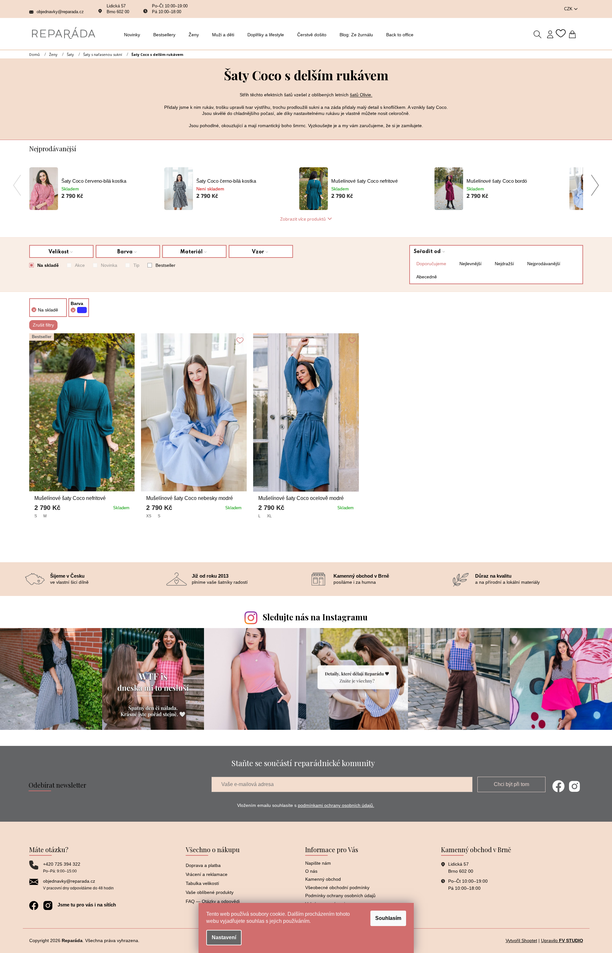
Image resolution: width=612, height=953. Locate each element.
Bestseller (165, 265)
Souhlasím (388, 918)
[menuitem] (133, 35)
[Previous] (17, 185)
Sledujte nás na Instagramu (315, 617)
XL (269, 516)
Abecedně (426, 276)
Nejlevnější (470, 263)
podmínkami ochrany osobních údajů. (336, 805)
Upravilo (562, 940)
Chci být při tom (511, 784)
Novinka (109, 265)
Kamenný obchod (323, 879)
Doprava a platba (203, 865)
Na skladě (48, 265)
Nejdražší (504, 263)
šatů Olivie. (361, 94)
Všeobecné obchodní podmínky (337, 887)
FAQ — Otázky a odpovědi (213, 901)
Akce (80, 265)
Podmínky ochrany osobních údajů (340, 895)
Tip (136, 265)
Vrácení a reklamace (206, 874)
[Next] (595, 185)
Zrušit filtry (43, 325)
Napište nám (318, 863)
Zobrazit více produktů (303, 219)
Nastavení (224, 937)
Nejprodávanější (543, 263)
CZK (569, 8)
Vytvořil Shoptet (521, 940)
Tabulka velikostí (202, 883)
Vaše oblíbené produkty (210, 892)
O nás (311, 871)
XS (148, 516)
